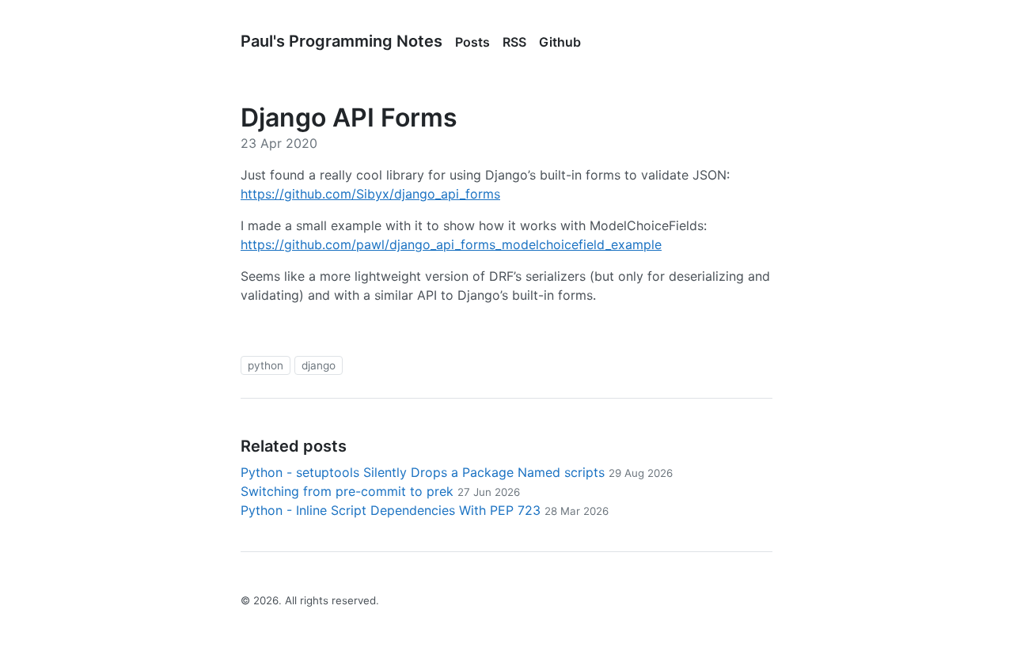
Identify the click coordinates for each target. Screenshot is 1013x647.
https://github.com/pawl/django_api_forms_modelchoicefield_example (451, 244)
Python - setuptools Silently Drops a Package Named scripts (457, 472)
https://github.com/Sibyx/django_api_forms (370, 194)
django (319, 365)
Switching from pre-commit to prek (380, 491)
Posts (472, 42)
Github (560, 42)
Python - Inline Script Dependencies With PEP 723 (425, 510)
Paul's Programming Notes (341, 41)
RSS (514, 42)
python (265, 365)
